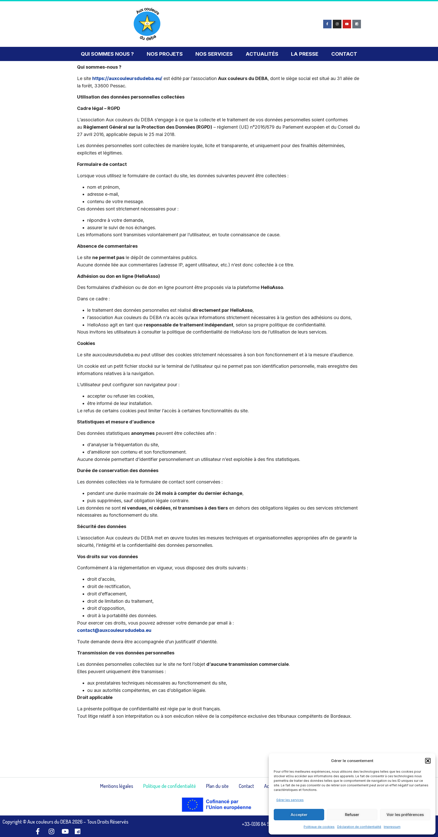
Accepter (299, 814)
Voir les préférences (405, 814)
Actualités (262, 54)
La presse (304, 54)
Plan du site (217, 786)
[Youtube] (347, 24)
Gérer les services (290, 800)
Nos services (214, 54)
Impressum (392, 827)
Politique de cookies (319, 827)
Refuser (352, 814)
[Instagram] (337, 24)
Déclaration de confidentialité (359, 827)
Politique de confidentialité (169, 786)
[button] (427, 760)
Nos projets (165, 54)
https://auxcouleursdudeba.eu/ (127, 78)
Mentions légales (116, 786)
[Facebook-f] (327, 24)
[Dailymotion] (356, 24)
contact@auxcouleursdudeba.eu (114, 630)
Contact (344, 54)
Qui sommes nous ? (107, 54)
